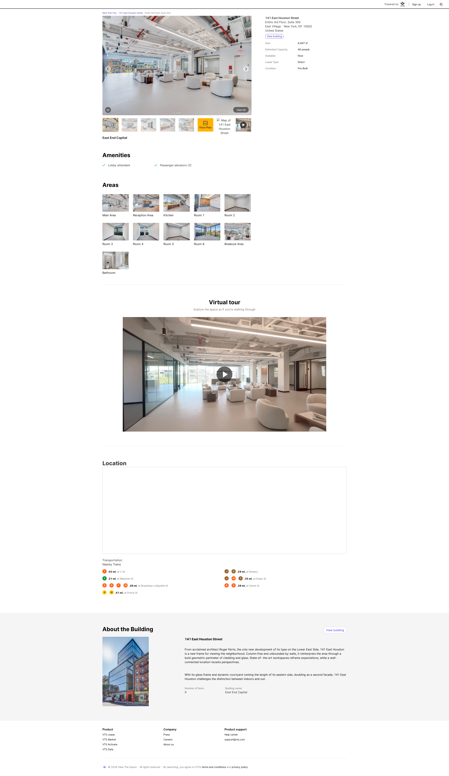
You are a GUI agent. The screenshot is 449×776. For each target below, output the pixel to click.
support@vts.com (234, 739)
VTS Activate (109, 744)
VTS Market (109, 739)
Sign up (416, 4)
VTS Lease (108, 734)
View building (335, 630)
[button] (177, 66)
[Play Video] (224, 374)
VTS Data (107, 749)
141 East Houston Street (131, 13)
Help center (231, 734)
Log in (430, 4)
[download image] (108, 110)
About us (168, 744)
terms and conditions (214, 766)
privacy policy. (240, 766)
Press (166, 734)
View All (241, 109)
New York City (109, 13)
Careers (167, 739)
